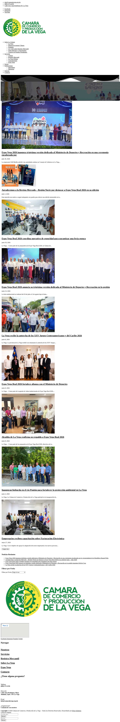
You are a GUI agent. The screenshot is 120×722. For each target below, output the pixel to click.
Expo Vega (6, 667)
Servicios (5, 654)
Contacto (5, 672)
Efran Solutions (76, 711)
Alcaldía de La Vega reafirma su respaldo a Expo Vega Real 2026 (33, 437)
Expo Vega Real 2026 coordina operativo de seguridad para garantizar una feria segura (44, 238)
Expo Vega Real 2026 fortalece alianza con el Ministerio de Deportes (34, 384)
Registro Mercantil (10, 658)
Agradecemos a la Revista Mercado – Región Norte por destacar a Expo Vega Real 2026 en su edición (50, 190)
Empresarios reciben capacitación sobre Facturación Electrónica (33, 538)
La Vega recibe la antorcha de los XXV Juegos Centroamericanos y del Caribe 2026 (42, 335)
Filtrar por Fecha (7, 572)
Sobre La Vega (8, 663)
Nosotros (5, 649)
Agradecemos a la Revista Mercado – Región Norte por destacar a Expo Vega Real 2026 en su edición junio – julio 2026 (41, 560)
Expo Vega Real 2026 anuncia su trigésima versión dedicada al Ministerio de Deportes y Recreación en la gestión (56, 287)
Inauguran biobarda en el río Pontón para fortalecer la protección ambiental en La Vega (44, 490)
